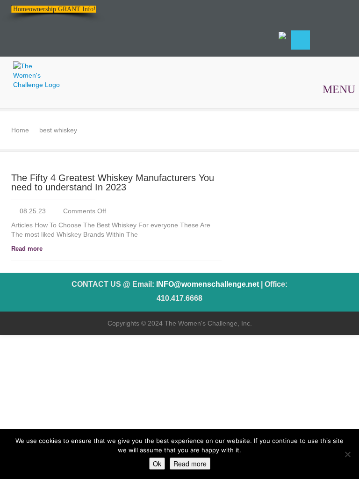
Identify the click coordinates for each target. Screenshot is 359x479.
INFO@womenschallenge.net (207, 284)
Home (20, 130)
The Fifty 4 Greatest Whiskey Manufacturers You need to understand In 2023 (112, 182)
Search (300, 40)
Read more (27, 248)
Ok (157, 463)
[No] (347, 454)
